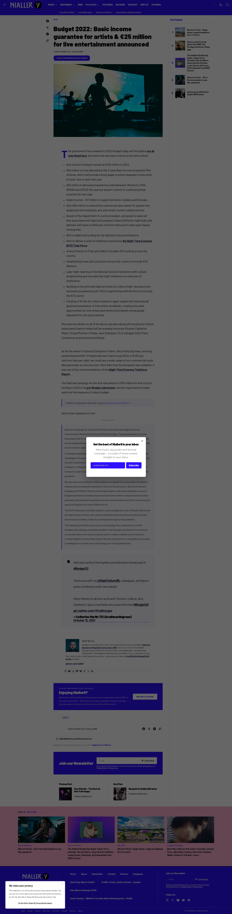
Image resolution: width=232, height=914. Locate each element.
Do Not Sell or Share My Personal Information (35, 903)
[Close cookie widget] (62, 883)
